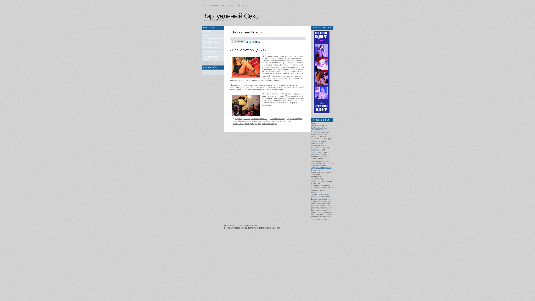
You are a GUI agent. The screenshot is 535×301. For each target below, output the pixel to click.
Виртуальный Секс (230, 16)
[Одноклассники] (252, 42)
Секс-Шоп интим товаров (210, 58)
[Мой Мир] (255, 42)
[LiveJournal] (258, 42)
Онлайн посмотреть (243, 121)
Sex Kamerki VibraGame (213, 38)
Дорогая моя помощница (320, 199)
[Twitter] (249, 42)
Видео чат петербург (262, 121)
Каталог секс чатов (277, 119)
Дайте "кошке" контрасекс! (321, 208)
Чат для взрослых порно (267, 124)
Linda (273, 121)
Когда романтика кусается (321, 168)
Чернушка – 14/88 (318, 150)
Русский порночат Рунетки (211, 43)
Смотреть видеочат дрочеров (245, 124)
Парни (206, 35)
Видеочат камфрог (294, 119)
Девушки (207, 31)
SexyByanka (280, 121)
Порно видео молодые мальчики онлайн (251, 119)
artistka (288, 121)
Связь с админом (272, 228)
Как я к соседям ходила (320, 195)
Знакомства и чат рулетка (211, 52)
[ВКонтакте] (246, 42)
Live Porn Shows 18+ (212, 48)
